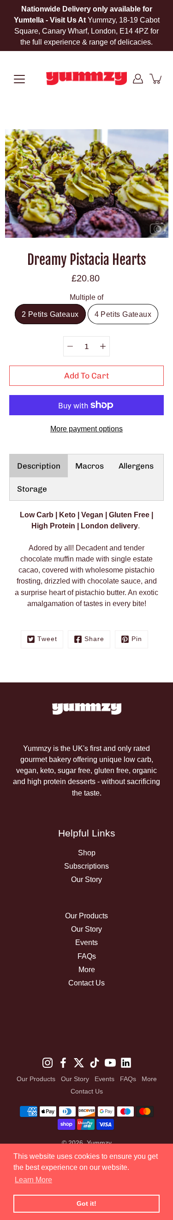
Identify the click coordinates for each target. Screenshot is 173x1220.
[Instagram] (47, 1063)
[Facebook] (63, 1063)
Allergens (136, 465)
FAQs (87, 956)
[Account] (138, 78)
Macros (89, 465)
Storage (32, 488)
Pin (136, 639)
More (86, 969)
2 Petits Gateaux (50, 314)
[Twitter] (78, 1063)
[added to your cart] (156, 78)
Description (38, 465)
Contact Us (86, 983)
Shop (86, 852)
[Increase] (103, 346)
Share (94, 639)
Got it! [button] (86, 1203)
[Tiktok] (94, 1063)
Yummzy (99, 1143)
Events (86, 942)
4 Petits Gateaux (123, 314)
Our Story (86, 879)
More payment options (86, 429)
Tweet (47, 639)
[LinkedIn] (125, 1063)
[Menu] (19, 79)
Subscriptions (86, 866)
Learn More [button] (33, 1180)
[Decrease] (70, 346)
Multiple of (86, 297)
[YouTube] (110, 1063)
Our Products (86, 915)
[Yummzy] (86, 79)
